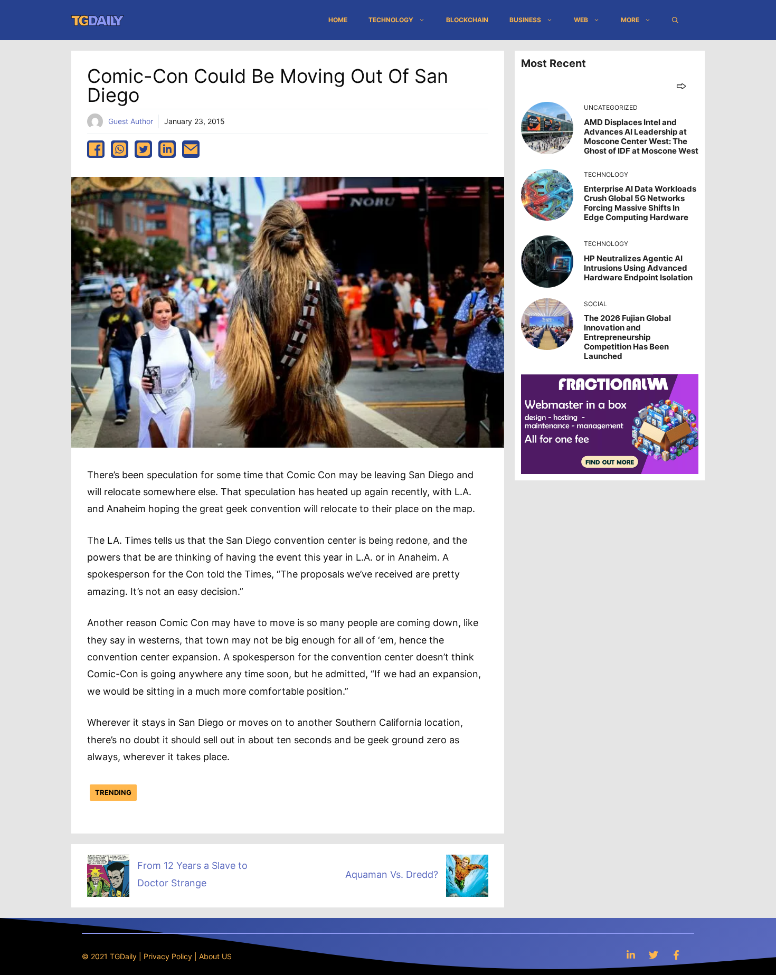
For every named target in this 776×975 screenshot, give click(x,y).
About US (215, 956)
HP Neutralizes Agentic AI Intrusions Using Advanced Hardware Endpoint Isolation (638, 267)
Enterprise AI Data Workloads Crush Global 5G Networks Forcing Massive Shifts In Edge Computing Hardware (640, 203)
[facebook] (96, 149)
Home (337, 20)
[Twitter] (653, 955)
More (630, 20)
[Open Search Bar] (675, 20)
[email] (191, 149)
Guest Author (130, 121)
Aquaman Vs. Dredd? (391, 874)
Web (581, 20)
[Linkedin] (631, 955)
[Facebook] (676, 955)
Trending (113, 792)
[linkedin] (167, 149)
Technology (390, 20)
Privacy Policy (168, 956)
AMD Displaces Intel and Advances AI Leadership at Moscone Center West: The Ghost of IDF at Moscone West (641, 136)
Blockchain (467, 20)
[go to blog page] (681, 85)
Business (525, 20)
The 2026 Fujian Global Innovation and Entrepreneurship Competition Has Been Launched (627, 337)
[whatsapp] (119, 149)
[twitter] (143, 149)
